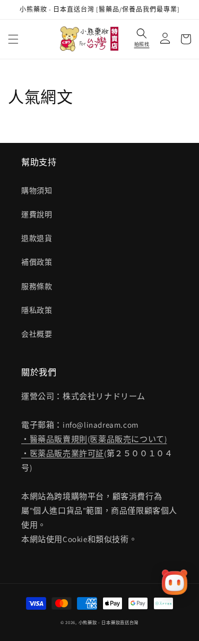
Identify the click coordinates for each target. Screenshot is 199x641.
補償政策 (36, 262)
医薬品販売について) (128, 439)
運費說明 (36, 214)
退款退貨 (36, 238)
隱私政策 (36, 310)
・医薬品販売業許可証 (62, 453)
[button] (13, 39)
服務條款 (36, 286)
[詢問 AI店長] (175, 582)
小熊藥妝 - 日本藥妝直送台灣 (109, 622)
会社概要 (36, 334)
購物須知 (36, 190)
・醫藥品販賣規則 (54, 439)
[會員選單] (162, 39)
